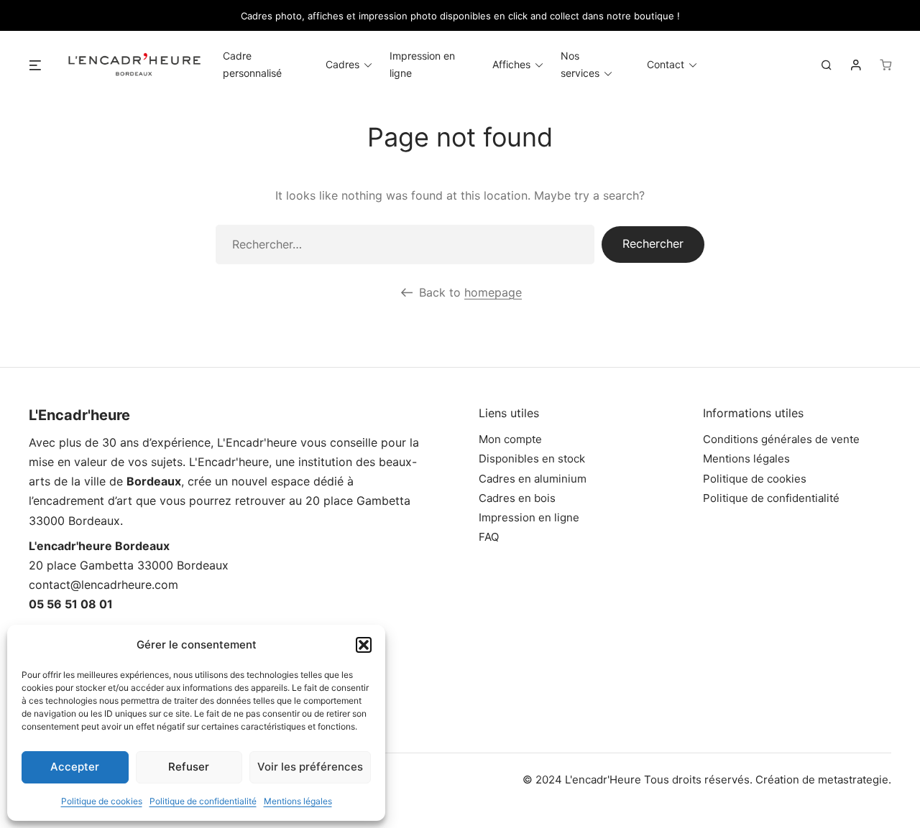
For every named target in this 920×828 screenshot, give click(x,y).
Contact (665, 64)
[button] (363, 645)
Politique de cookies (101, 801)
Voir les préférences (310, 766)
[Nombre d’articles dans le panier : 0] (885, 64)
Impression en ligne (529, 517)
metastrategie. (854, 779)
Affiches (511, 64)
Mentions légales (298, 801)
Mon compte (510, 439)
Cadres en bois (517, 498)
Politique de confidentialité (203, 801)
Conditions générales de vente (781, 439)
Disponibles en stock (532, 458)
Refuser (188, 766)
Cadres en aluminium (532, 478)
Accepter (74, 766)
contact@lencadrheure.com (103, 584)
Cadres (342, 64)
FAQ (489, 537)
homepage (493, 292)
